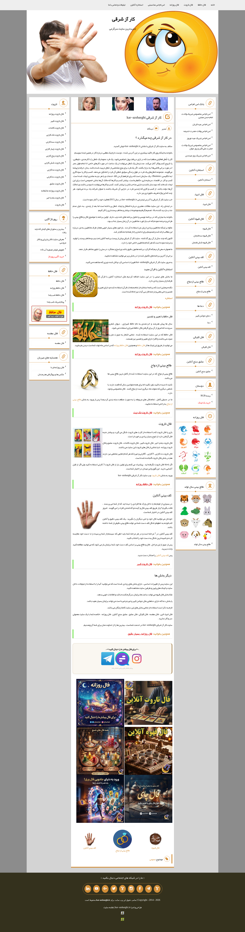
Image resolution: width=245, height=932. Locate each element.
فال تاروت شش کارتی (54, 162)
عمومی (153, 859)
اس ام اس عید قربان (201, 124)
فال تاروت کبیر (57, 120)
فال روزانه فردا (57, 367)
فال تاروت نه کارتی (55, 169)
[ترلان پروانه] (123, 104)
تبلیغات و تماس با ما (116, 4)
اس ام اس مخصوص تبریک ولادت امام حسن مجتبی (197, 116)
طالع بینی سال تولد (202, 544)
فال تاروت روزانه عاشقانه (52, 190)
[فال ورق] (100, 799)
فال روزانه (174, 4)
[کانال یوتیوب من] (96, 889)
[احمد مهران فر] (157, 104)
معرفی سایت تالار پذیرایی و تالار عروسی (51, 241)
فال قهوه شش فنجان (201, 242)
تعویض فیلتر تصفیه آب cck (52, 249)
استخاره (168, 298)
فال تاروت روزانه (56, 114)
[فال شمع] (100, 751)
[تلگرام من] (148, 889)
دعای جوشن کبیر (202, 315)
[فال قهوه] (148, 751)
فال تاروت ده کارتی (55, 176)
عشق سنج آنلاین (203, 371)
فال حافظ (202, 4)
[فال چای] (148, 799)
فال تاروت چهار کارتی (54, 148)
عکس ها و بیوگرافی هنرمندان (51, 374)
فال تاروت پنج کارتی (55, 155)
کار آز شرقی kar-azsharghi (144, 117)
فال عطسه (59, 343)
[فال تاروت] (148, 703)
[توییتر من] (113, 889)
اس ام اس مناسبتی (156, 4)
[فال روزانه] (100, 703)
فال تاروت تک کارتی (55, 134)
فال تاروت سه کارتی (55, 141)
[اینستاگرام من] (131, 889)
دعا (208, 322)
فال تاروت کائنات (56, 127)
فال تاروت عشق (57, 183)
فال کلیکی (206, 347)
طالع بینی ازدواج (203, 291)
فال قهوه (206, 228)
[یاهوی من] (157, 889)
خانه (213, 4)
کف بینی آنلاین (162, 555)
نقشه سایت (109, 907)
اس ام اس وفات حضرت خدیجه (197, 131)
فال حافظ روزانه (121, 345)
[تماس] (122, 889)
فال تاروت (188, 4)
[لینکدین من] (87, 889)
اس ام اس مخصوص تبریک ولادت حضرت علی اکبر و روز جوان (197, 147)
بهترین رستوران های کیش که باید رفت (50, 231)
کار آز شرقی (123, 19)
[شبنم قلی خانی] (89, 104)
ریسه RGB (205, 395)
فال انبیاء (206, 204)
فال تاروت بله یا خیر (55, 197)
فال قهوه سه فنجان (202, 235)
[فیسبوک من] (139, 889)
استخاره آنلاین (136, 4)
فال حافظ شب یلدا (56, 294)
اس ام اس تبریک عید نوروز (198, 138)
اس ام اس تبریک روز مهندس (197, 155)
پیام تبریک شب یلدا (55, 301)
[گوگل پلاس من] (105, 889)
